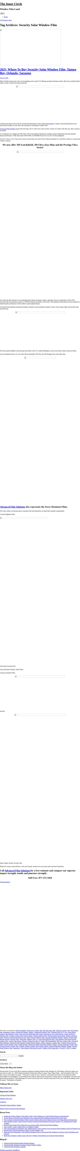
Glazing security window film (9, 1046)
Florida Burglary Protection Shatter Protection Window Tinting (37, 1044)
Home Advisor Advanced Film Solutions (12, 1108)
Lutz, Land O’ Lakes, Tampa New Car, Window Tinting (21, 1127)
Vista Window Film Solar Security (65, 1039)
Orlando (21, 1046)
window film (4, 1041)
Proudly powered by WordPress (10, 1150)
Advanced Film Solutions (8, 129)
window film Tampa (15, 1041)
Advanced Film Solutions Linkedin (15, 1147)
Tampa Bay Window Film (27, 1039)
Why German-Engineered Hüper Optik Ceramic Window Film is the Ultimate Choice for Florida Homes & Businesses (40, 1120)
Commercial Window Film (42, 1032)
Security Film (14, 1039)
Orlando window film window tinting (20, 1036)
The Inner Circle (11, 4)
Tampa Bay (16, 1048)
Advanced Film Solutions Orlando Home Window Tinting (27, 1043)
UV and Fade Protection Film (45, 1039)
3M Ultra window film (63, 1030)
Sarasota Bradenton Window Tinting (57, 1037)
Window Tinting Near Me (30, 1041)
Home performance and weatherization (51, 1034)
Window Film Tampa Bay (50, 1048)
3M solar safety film (49, 1030)
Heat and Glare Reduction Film (29, 1034)
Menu (2, 13)
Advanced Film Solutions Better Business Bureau (19, 1143)
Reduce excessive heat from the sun (15, 1037)
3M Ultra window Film (63, 1041)
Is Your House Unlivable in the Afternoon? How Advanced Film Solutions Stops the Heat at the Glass (35, 1118)
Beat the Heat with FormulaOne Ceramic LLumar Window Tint (23, 1130)
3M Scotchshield (20, 1030)
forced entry (50, 124)
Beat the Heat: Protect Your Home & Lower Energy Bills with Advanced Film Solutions (31, 1125)
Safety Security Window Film (36, 1037)
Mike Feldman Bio (6, 1088)
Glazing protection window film (67, 1044)
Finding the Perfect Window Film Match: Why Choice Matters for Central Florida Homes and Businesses (36, 1116)
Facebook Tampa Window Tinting (10, 1105)
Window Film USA (6, 1098)
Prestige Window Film (40, 1036)
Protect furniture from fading (56, 1036)
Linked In (3, 1102)
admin (74, 1048)
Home (6, 17)
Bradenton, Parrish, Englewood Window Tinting (18, 1032)
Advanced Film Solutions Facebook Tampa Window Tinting (22, 1145)
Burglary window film (53, 1043)
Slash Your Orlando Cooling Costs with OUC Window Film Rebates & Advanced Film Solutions (34, 1135)
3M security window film (34, 1030)
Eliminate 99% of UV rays (59, 1032)
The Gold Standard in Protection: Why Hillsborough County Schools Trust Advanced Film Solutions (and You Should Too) (42, 1128)
